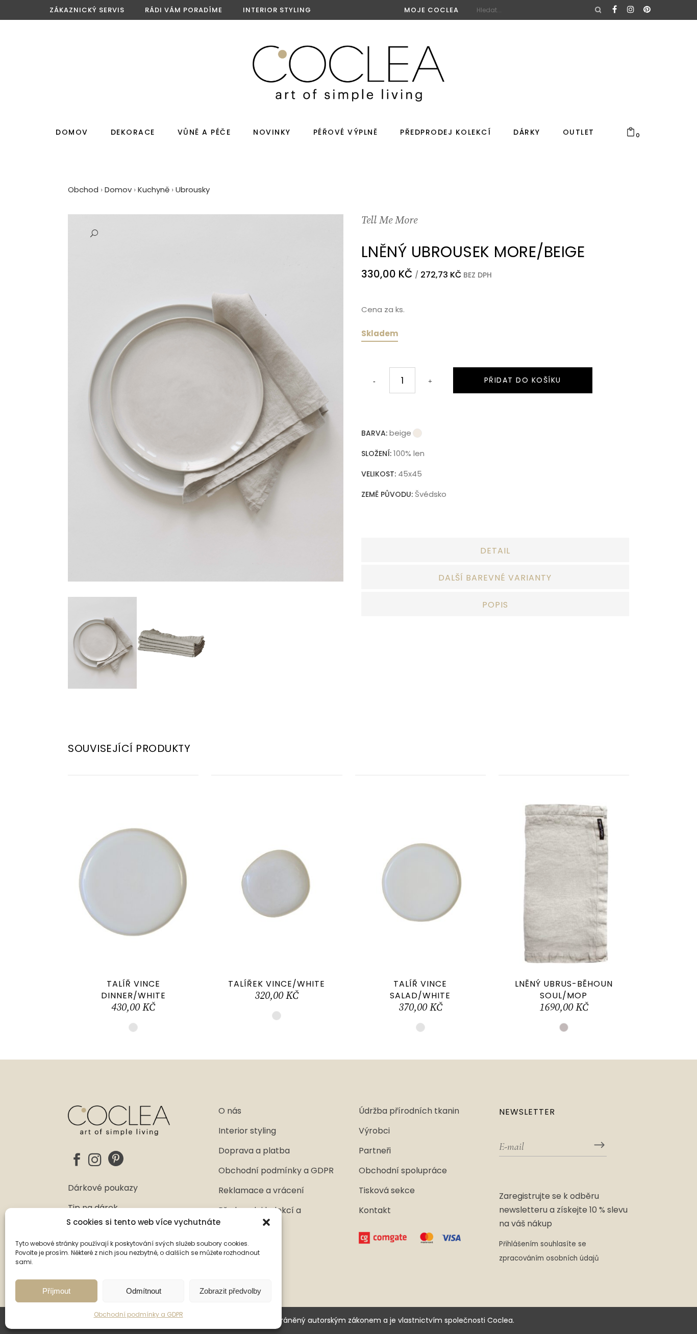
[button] (266, 1222)
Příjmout (56, 1291)
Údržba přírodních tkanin (409, 1111)
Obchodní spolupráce (403, 1170)
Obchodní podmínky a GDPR (138, 1314)
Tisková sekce (387, 1190)
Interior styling (277, 10)
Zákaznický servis (87, 10)
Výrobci (374, 1131)
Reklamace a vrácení (261, 1190)
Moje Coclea (431, 10)
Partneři (375, 1150)
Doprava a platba (254, 1150)
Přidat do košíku (522, 380)
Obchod (83, 189)
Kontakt (375, 1210)
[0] (630, 132)
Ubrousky (193, 189)
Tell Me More (389, 220)
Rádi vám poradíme (183, 10)
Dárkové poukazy (103, 1188)
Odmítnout (143, 1291)
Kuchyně (153, 189)
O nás (229, 1111)
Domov (118, 189)
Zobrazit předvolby (230, 1291)
